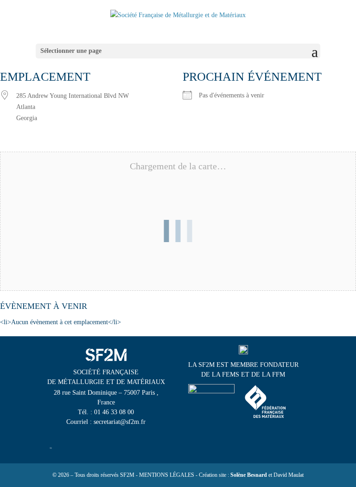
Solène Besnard (248, 475)
